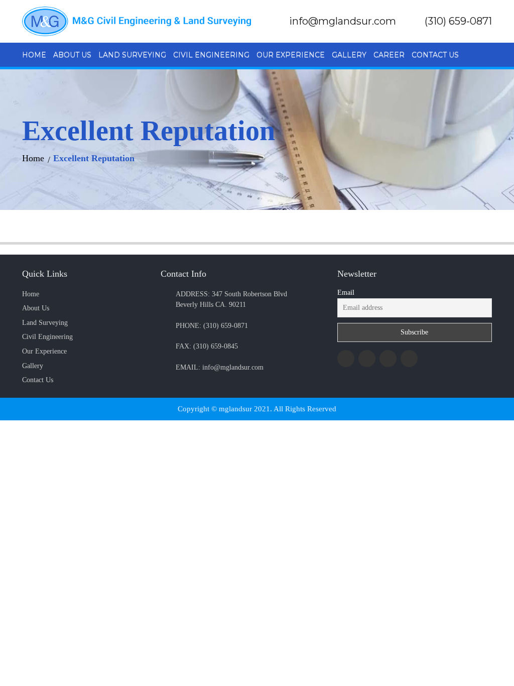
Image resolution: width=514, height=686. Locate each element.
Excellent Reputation (94, 158)
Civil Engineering (211, 54)
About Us (72, 54)
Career (389, 54)
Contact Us (435, 54)
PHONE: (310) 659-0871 (212, 325)
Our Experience (290, 54)
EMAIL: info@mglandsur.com (220, 367)
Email (345, 292)
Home (34, 54)
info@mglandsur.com (342, 21)
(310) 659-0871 (458, 21)
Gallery (349, 54)
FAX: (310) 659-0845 (207, 346)
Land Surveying (132, 54)
